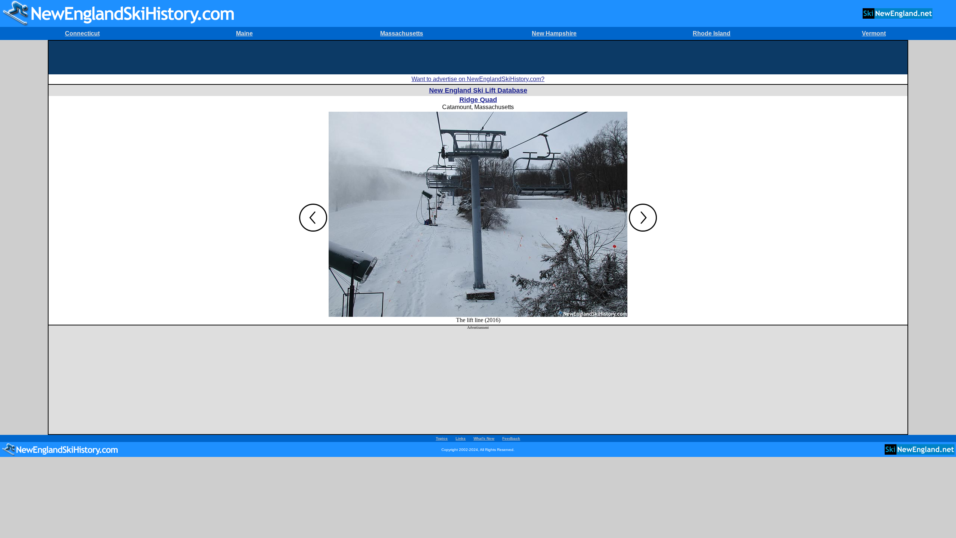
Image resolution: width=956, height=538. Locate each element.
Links (461, 438)
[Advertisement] (478, 57)
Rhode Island (711, 33)
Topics (442, 438)
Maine (244, 33)
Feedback (511, 438)
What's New (484, 438)
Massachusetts (401, 33)
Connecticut (82, 33)
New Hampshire (554, 33)
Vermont (874, 33)
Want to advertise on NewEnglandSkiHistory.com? (478, 79)
